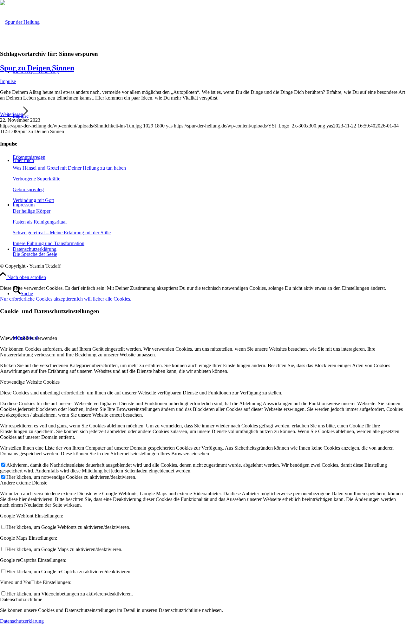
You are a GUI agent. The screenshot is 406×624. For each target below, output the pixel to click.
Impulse (8, 81)
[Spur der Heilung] (20, 22)
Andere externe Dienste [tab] (23, 482)
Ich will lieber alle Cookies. (103, 299)
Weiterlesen (11, 114)
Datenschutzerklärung (22, 621)
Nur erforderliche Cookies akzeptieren (38, 299)
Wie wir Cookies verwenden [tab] (28, 338)
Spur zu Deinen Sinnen (37, 68)
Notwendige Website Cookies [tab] (30, 382)
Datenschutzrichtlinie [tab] (21, 599)
